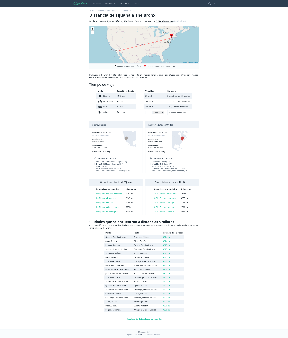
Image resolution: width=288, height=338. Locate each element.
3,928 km (166, 310)
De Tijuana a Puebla (104, 202)
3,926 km (166, 269)
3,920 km (166, 306)
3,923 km (166, 245)
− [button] (92, 32)
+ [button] (92, 28)
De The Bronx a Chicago (164, 202)
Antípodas (97, 3)
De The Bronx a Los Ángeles (165, 198)
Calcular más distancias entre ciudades (144, 319)
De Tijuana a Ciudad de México (109, 193)
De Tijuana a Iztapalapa (106, 198)
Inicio (92, 11)
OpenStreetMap (193, 62)
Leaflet (185, 62)
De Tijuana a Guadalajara (107, 211)
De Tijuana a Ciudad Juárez (107, 207)
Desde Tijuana (129, 11)
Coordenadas (110, 3)
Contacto (137, 335)
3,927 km (166, 273)
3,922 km (166, 261)
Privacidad (158, 335)
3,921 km (166, 277)
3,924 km (166, 237)
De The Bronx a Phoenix (164, 211)
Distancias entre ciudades (108, 11)
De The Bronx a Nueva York (165, 193)
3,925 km (166, 249)
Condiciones (147, 335)
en (214, 3)
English (129, 335)
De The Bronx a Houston (164, 207)
